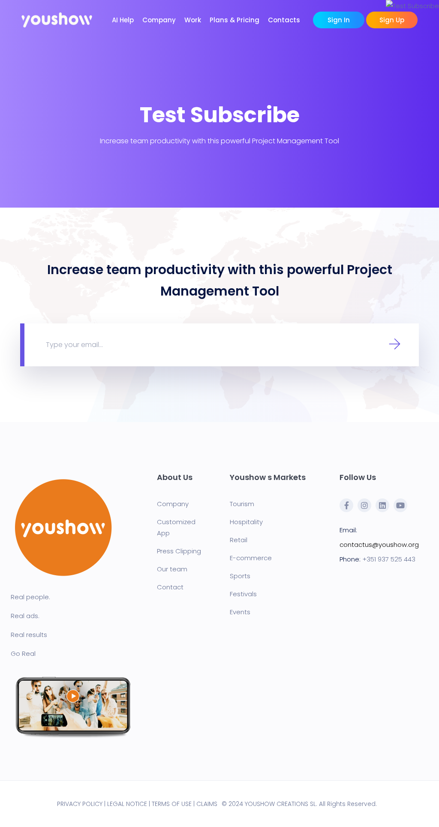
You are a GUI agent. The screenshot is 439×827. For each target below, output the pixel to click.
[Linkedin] (382, 505)
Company (159, 19)
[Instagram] (364, 505)
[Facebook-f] (346, 505)
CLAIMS (206, 804)
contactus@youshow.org (379, 544)
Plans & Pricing (234, 19)
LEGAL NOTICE (127, 804)
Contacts (284, 19)
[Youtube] (400, 505)
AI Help (123, 19)
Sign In (339, 19)
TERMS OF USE (172, 804)
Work (192, 19)
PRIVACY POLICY (79, 804)
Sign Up (391, 19)
